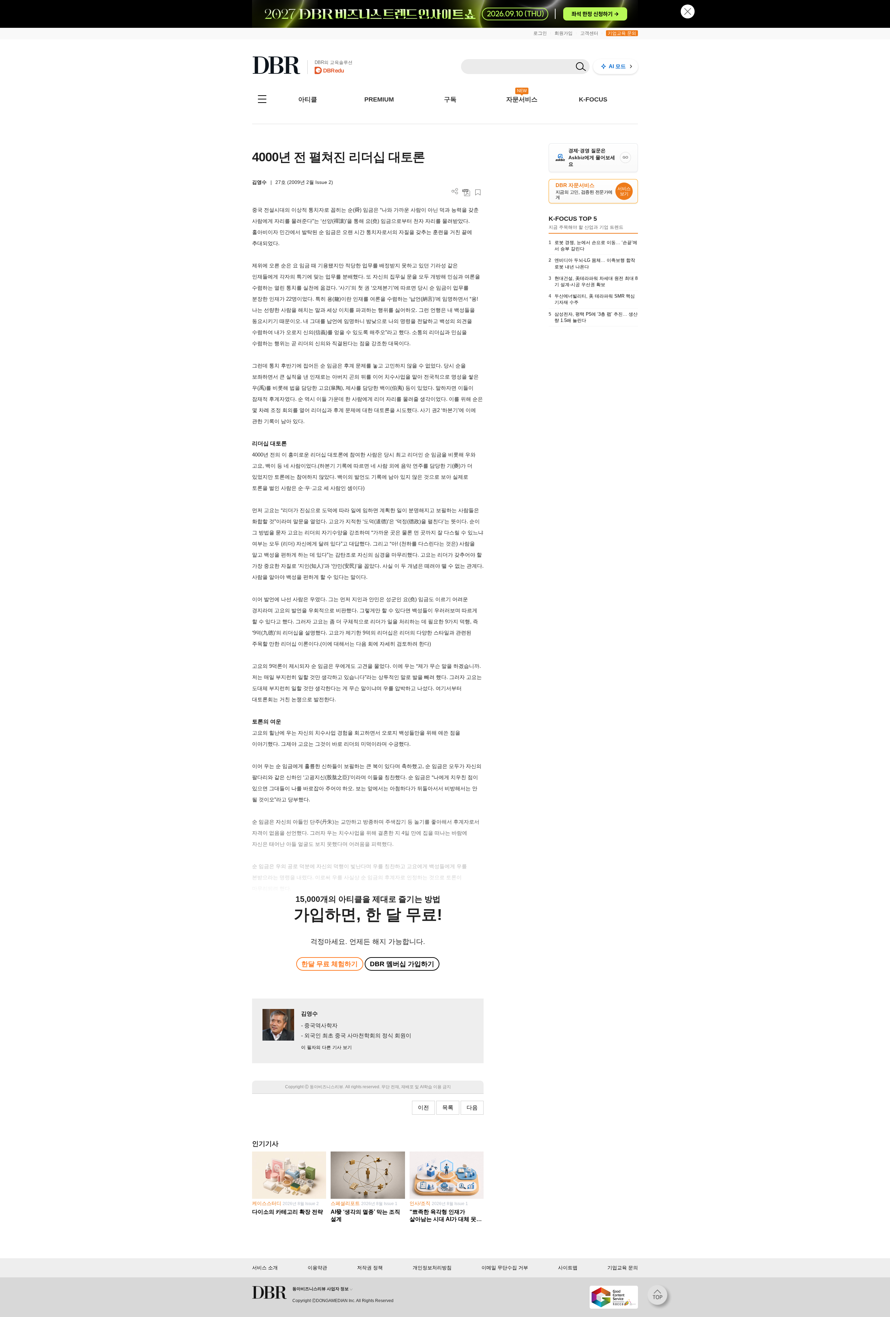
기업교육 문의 (622, 33)
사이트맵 (567, 1267)
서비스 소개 (265, 1267)
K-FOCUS (593, 99)
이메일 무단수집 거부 (505, 1267)
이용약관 (317, 1267)
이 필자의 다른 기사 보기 (326, 1047)
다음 (472, 1107)
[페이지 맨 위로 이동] (659, 1297)
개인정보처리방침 (432, 1267)
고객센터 (589, 33)
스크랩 (478, 192)
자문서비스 (521, 99)
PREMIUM (379, 99)
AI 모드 (617, 66)
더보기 (455, 191)
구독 (450, 99)
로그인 (540, 33)
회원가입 (564, 33)
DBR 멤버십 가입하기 (402, 964)
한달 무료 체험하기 (329, 964)
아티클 (307, 99)
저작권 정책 (370, 1267)
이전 (423, 1107)
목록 (447, 1107)
